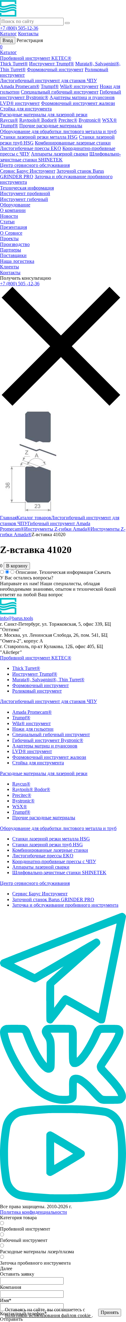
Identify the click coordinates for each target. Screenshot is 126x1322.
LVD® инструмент (20, 103)
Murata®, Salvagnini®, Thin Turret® (48, 679)
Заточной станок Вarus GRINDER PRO (53, 899)
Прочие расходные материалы (50, 125)
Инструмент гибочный (24, 199)
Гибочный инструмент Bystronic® (47, 740)
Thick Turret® (14, 63)
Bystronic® (90, 120)
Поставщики (13, 255)
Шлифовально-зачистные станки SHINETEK (60, 156)
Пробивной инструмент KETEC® (35, 58)
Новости (9, 216)
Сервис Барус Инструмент (27, 171)
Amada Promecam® (19, 86)
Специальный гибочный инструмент (59, 91)
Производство (15, 244)
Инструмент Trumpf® (51, 63)
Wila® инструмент (79, 86)
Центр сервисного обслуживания (35, 165)
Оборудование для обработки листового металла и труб (58, 131)
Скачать (102, 572)
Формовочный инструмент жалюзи (78, 103)
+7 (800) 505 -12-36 (19, 283)
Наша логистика (17, 261)
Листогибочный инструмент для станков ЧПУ (48, 80)
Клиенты (9, 266)
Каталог (8, 33)
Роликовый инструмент (37, 691)
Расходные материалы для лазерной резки (43, 114)
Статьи (7, 221)
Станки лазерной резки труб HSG (47, 844)
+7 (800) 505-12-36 (19, 28)
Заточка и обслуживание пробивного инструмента (65, 905)
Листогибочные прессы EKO (30, 148)
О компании (13, 210)
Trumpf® (50, 86)
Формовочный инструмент (55, 69)
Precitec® (67, 120)
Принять (110, 1312)
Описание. (27, 572)
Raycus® (9, 120)
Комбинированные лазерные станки (73, 142)
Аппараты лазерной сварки (59, 153)
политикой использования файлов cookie (48, 1315)
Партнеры (10, 249)
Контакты (28, 33)
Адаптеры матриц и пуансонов (82, 97)
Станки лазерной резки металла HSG (39, 137)
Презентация (13, 227)
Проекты (9, 238)
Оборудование (15, 204)
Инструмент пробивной (25, 193)
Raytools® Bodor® (38, 120)
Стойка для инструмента (26, 108)
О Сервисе (11, 233)
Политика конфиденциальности (33, 1212)
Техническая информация (27, 187)
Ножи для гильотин (33, 729)
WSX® (109, 120)
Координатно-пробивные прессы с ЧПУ (54, 861)
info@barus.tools (16, 618)
